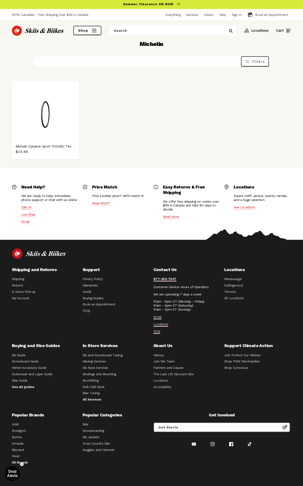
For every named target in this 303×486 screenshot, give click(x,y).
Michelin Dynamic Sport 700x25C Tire (43, 146)
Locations (160, 324)
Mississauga (232, 279)
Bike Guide (19, 380)
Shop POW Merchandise (242, 361)
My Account (20, 298)
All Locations (234, 298)
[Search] (231, 31)
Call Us (26, 207)
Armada (17, 443)
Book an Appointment (99, 304)
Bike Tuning (91, 393)
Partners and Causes (168, 368)
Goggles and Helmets (99, 450)
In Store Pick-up (24, 292)
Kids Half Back (93, 387)
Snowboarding (93, 430)
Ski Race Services (95, 368)
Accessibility (162, 387)
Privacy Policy (93, 279)
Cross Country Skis (96, 443)
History (158, 355)
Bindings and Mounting (99, 374)
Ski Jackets (91, 437)
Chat (156, 331)
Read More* (101, 203)
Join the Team (164, 361)
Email (25, 221)
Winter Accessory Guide (29, 368)
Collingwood (233, 285)
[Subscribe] (285, 427)
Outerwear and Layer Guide (32, 374)
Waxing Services (94, 361)
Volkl (15, 424)
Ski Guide (18, 355)
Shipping (18, 279)
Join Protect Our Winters (242, 355)
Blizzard (18, 450)
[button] (236, 14)
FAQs (86, 310)
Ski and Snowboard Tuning (102, 355)
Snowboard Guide (25, 361)
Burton (17, 437)
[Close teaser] (22, 464)
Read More (171, 216)
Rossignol (19, 430)
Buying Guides (93, 298)
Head (16, 456)
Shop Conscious (236, 368)
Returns (17, 285)
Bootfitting (90, 380)
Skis (85, 424)
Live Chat (28, 214)
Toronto (230, 292)
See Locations (244, 207)
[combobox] (172, 30)
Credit (87, 292)
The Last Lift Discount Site (173, 374)
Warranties (90, 285)
